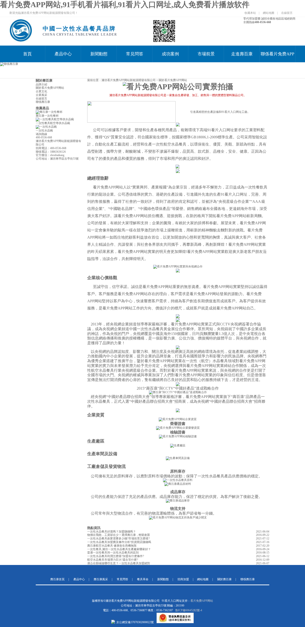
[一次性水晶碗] (46, 126)
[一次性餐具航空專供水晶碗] (55, 119)
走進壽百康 (242, 54)
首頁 (27, 54)
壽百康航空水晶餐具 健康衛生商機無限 (112, 545)
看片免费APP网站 (201, 600)
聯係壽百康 (43, 102)
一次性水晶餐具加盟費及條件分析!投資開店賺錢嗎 (119, 542)
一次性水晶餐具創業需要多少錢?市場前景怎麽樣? (118, 538)
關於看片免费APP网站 (50, 87)
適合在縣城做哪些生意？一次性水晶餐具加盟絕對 (118, 563)
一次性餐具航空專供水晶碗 (53, 123)
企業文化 (41, 91)
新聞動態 (98, 54)
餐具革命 (142, 579)
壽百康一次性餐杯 (47, 115)
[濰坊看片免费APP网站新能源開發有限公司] (21, 40)
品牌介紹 (41, 84)
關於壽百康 (44, 80)
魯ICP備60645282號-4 (188, 610)
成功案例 (170, 54)
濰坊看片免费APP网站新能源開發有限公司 (129, 80)
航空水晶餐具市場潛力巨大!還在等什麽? (112, 559)
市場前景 (206, 54)
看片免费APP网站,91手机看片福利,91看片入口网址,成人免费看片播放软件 (124, 4)
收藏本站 (250, 13)
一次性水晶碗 (44, 130)
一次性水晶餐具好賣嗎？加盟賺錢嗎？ (111, 531)
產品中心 (63, 54)
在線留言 (287, 13)
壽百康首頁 (57, 579)
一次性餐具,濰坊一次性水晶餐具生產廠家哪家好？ (119, 549)
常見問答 (134, 54)
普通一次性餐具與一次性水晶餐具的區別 (113, 552)
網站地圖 (268, 13)
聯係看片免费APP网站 (277, 57)
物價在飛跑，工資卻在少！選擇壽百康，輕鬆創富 (118, 535)
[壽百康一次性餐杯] (49, 112)
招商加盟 (183, 579)
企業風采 (41, 95)
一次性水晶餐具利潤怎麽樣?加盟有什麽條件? (115, 556)
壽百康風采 (101, 579)
